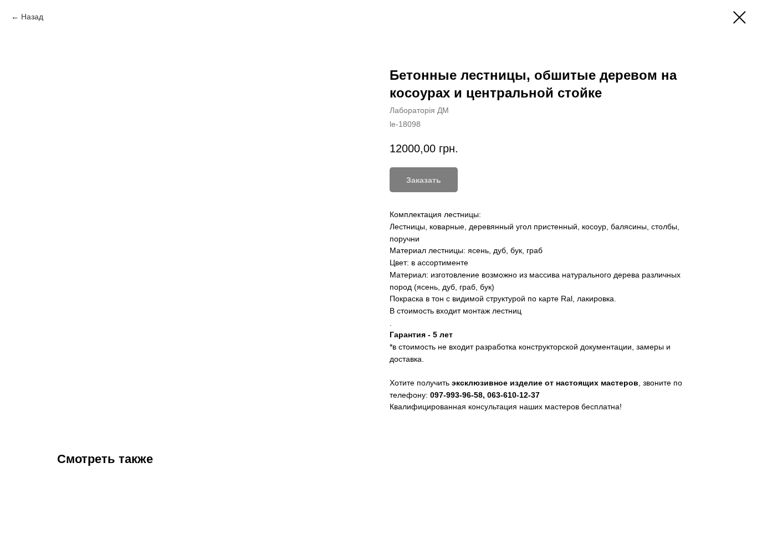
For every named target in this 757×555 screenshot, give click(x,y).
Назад (32, 16)
